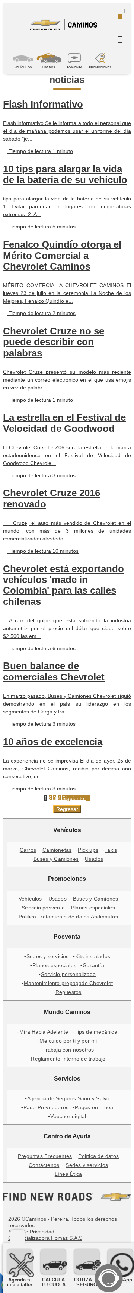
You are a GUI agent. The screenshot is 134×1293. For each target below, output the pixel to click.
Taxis (111, 850)
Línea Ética (68, 1174)
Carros (28, 850)
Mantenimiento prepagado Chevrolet (68, 983)
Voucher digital (68, 1116)
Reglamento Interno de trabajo (68, 1059)
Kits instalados (92, 956)
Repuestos (68, 992)
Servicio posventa (43, 908)
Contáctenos (44, 1165)
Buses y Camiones (56, 859)
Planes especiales (93, 908)
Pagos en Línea (94, 1107)
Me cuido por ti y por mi (68, 1041)
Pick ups (88, 850)
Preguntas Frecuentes (45, 1156)
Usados (94, 859)
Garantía (93, 965)
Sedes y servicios (47, 956)
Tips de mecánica (95, 1032)
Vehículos (30, 899)
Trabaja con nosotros (68, 1050)
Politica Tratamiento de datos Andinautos (68, 917)
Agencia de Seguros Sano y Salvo (68, 1098)
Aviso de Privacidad (31, 1232)
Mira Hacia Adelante (43, 1032)
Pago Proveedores (46, 1107)
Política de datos (98, 1156)
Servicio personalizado (68, 974)
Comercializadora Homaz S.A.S (45, 1238)
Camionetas (56, 850)
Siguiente (74, 798)
